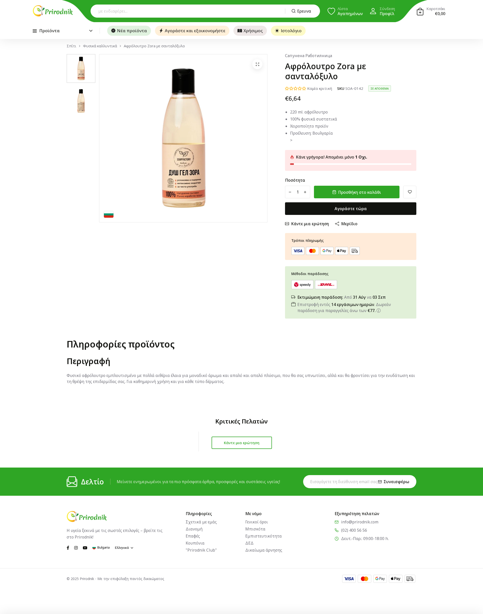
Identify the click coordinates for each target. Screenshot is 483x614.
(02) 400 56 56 (354, 530)
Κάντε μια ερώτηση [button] (241, 442)
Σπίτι (71, 46)
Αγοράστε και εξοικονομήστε (195, 30)
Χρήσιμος (253, 30)
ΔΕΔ (249, 543)
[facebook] (68, 547)
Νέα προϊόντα (132, 30)
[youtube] (85, 547)
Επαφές (193, 536)
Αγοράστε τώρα (351, 208)
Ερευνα (304, 11)
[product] (257, 64)
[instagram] (76, 547)
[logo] (53, 11)
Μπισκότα (255, 529)
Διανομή (194, 529)
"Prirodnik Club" (201, 550)
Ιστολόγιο (291, 30)
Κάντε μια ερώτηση (310, 223)
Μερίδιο (349, 223)
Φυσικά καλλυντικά (100, 46)
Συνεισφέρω (396, 481)
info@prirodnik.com (359, 522)
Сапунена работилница (308, 55)
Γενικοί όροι (256, 522)
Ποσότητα (295, 180)
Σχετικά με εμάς (201, 522)
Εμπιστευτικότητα (263, 536)
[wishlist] (409, 192)
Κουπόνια (195, 543)
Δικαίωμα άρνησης (263, 550)
